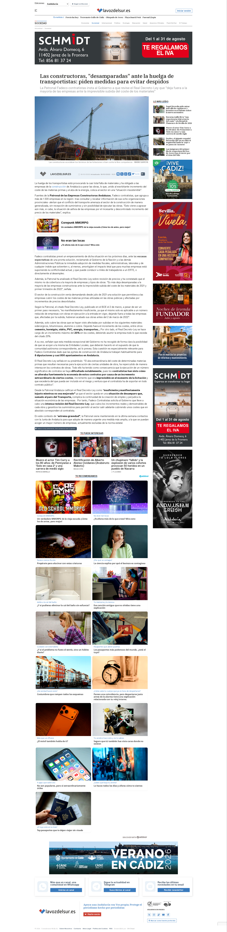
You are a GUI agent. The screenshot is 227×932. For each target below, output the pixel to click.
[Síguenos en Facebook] (168, 915)
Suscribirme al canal (119, 890)
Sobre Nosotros (66, 929)
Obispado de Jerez (114, 17)
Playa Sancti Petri (133, 17)
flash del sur (172, 23)
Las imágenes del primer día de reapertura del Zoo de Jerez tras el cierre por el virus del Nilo (178, 152)
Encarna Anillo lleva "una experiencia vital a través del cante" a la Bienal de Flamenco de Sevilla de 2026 (179, 120)
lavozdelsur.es (60, 174)
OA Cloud (130, 929)
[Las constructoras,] (113, 10)
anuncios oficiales (157, 23)
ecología (126, 23)
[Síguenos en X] (149, 915)
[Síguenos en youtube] (163, 915)
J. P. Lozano (116, 472)
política (117, 23)
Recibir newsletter (173, 890)
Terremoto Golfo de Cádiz (92, 17)
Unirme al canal (66, 890)
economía (85, 23)
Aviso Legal (87, 929)
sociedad (95, 23)
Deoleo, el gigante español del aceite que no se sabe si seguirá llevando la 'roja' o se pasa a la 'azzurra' (178, 142)
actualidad (38, 28)
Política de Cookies (100, 929)
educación (136, 23)
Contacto (77, 929)
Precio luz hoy (72, 17)
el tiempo (183, 23)
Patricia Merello (43, 472)
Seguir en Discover (81, 4)
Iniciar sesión (184, 11)
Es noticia (58, 17)
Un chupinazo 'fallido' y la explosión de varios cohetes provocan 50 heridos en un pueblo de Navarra (128, 464)
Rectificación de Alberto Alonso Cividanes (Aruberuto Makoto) (91, 463)
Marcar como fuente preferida (163, 921)
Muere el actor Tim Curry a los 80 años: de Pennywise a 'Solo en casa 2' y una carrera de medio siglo (179, 131)
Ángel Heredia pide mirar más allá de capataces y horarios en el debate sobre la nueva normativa (178, 110)
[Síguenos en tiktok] (159, 915)
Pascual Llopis (149, 17)
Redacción (78, 469)
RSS (110, 929)
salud (145, 23)
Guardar (137, 174)
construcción (59, 186)
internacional (107, 23)
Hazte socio (94, 914)
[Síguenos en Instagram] (154, 915)
